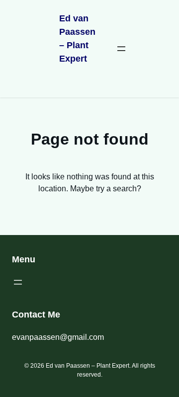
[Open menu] (121, 49)
